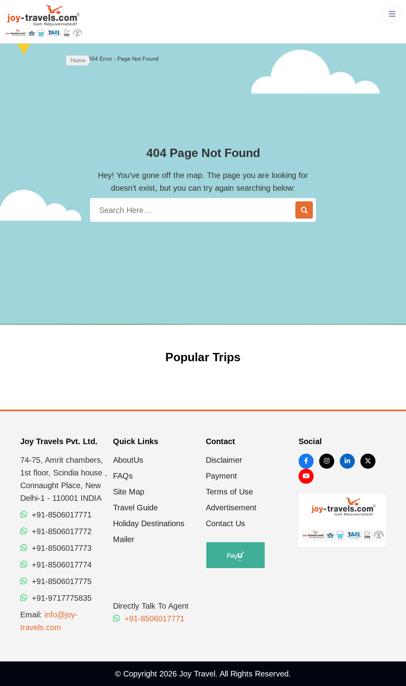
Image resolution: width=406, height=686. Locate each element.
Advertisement (231, 507)
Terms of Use (229, 491)
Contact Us (225, 523)
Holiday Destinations (148, 523)
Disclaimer (224, 460)
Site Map (128, 491)
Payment (221, 475)
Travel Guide (135, 507)
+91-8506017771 (153, 618)
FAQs (123, 475)
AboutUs (128, 460)
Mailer (123, 539)
